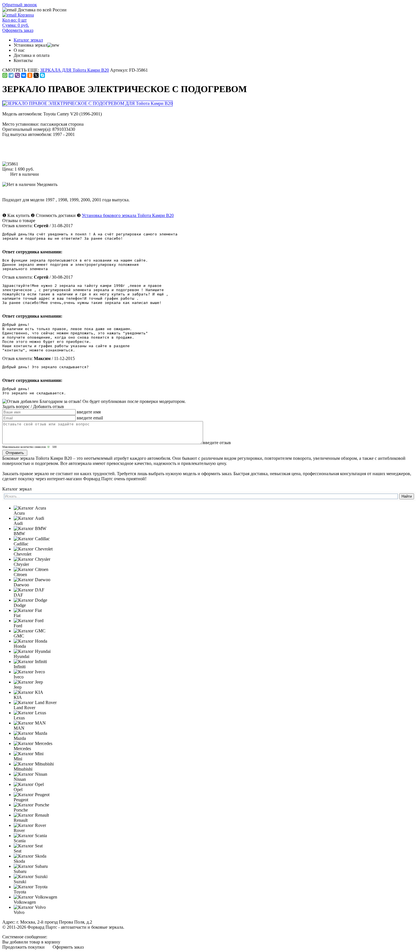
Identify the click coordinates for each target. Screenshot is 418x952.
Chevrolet (22, 554)
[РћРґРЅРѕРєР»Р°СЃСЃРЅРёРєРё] (29, 75)
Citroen (20, 574)
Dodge (20, 605)
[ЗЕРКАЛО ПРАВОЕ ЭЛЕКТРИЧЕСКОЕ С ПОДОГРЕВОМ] (87, 103)
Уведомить (46, 184)
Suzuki (20, 881)
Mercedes (22, 748)
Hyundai (21, 656)
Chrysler (21, 564)
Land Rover (24, 707)
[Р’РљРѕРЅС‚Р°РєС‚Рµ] (23, 75)
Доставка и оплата (31, 55)
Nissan (20, 779)
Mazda (20, 738)
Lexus (19, 717)
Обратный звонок (19, 4)
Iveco (19, 676)
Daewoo (21, 584)
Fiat (17, 615)
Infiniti (20, 666)
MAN (19, 728)
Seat (17, 850)
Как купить (18, 215)
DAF (18, 595)
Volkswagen (25, 902)
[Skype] (42, 75)
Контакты (23, 60)
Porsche (21, 810)
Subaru (20, 871)
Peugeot (21, 799)
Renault (21, 820)
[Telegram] (11, 75)
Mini (18, 758)
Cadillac (21, 543)
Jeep (18, 687)
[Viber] (17, 75)
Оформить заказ (68, 947)
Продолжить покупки (23, 947)
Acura (19, 513)
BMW (19, 533)
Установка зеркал (30, 45)
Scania (20, 840)
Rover (19, 830)
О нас (19, 50)
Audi (18, 523)
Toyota (20, 891)
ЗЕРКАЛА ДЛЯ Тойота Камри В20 (74, 70)
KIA (18, 697)
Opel (18, 789)
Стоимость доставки (56, 215)
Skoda (19, 861)
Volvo (19, 912)
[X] (36, 75)
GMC (19, 636)
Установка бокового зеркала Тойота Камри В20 (128, 215)
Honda (20, 646)
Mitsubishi (23, 769)
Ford (18, 625)
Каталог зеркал (28, 40)
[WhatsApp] (4, 75)
